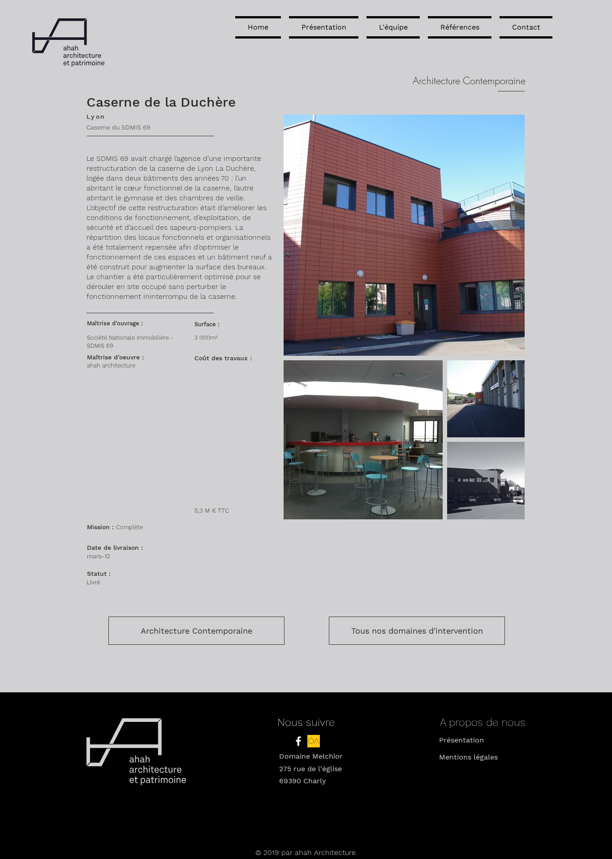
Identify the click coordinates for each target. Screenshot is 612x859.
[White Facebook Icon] (298, 741)
